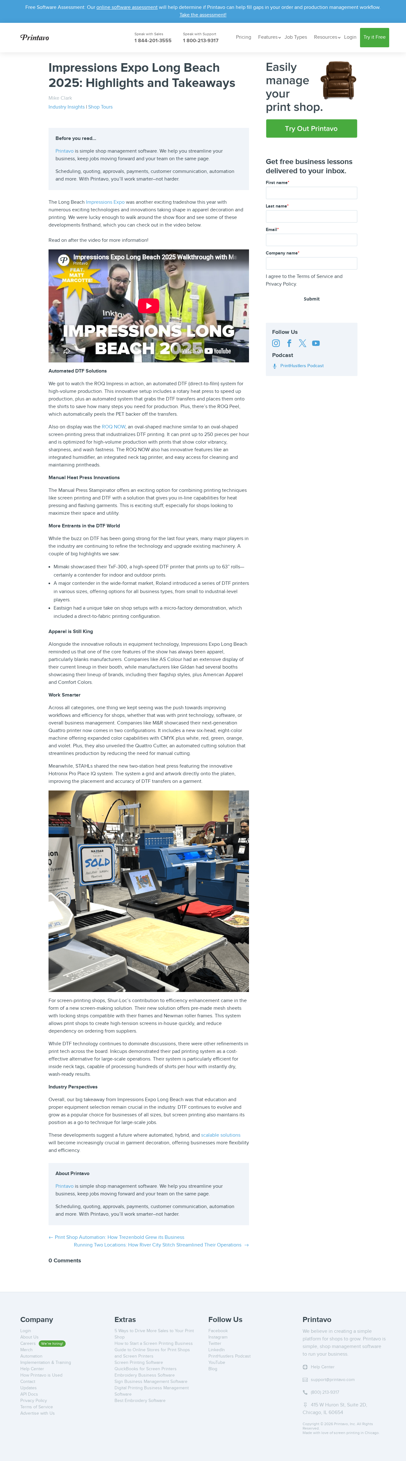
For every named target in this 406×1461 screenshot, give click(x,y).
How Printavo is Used (41, 1375)
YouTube (216, 1362)
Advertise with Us (37, 1413)
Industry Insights (67, 107)
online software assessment (127, 7)
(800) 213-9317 (325, 1392)
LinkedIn (216, 1349)
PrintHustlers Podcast (298, 365)
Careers (28, 1343)
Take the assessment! (203, 15)
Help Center (32, 1369)
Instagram (217, 1337)
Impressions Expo (105, 202)
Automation (31, 1356)
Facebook (218, 1330)
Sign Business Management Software (151, 1381)
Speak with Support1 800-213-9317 (199, 38)
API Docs (29, 1394)
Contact (27, 1381)
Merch (26, 1349)
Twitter (214, 1343)
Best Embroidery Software (140, 1400)
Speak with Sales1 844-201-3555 (148, 38)
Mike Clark (60, 98)
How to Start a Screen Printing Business (154, 1343)
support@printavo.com (333, 1379)
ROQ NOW (113, 427)
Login (350, 37)
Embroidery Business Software (145, 1375)
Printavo (65, 151)
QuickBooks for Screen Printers (146, 1369)
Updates (28, 1388)
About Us (29, 1337)
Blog (212, 1369)
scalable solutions (220, 1135)
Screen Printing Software (139, 1362)
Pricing (243, 37)
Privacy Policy (281, 284)
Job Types (296, 37)
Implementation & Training (45, 1362)
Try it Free (374, 37)
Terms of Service (315, 277)
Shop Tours (100, 107)
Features (268, 37)
